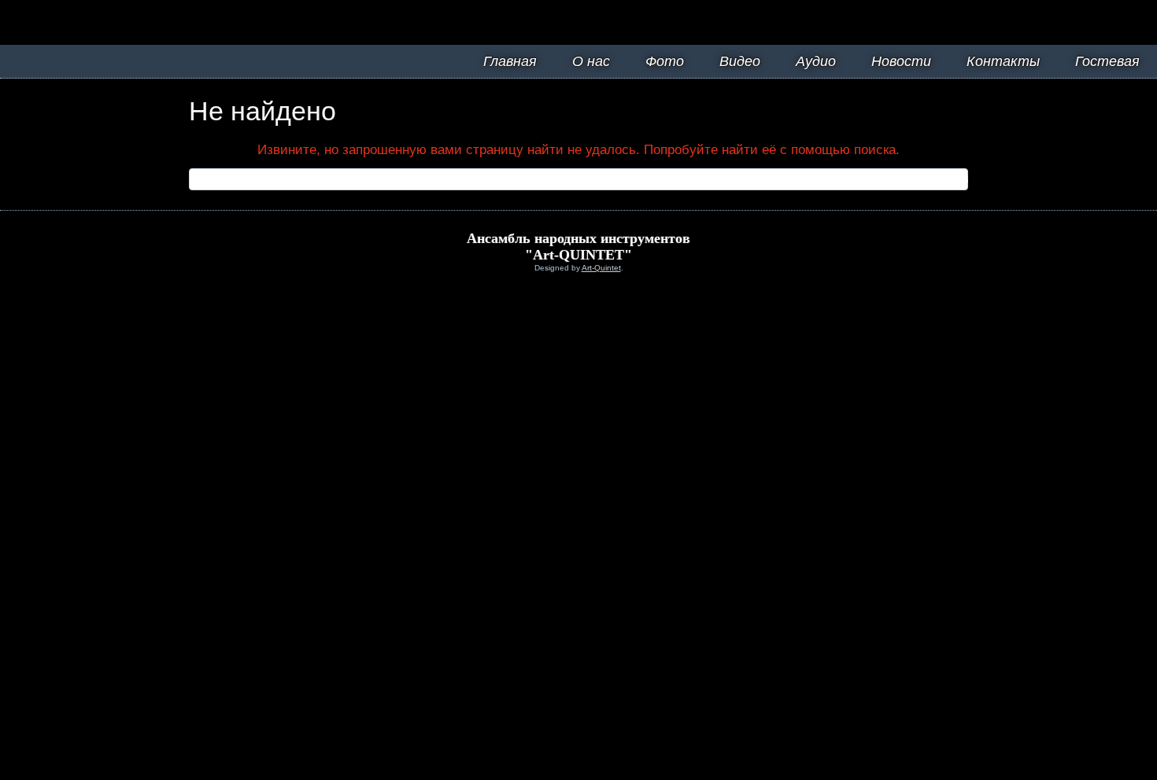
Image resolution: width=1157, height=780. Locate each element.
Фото (664, 61)
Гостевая (1107, 61)
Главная (510, 61)
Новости (901, 61)
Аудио (816, 61)
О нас (591, 61)
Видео (739, 61)
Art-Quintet (601, 267)
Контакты (1003, 61)
